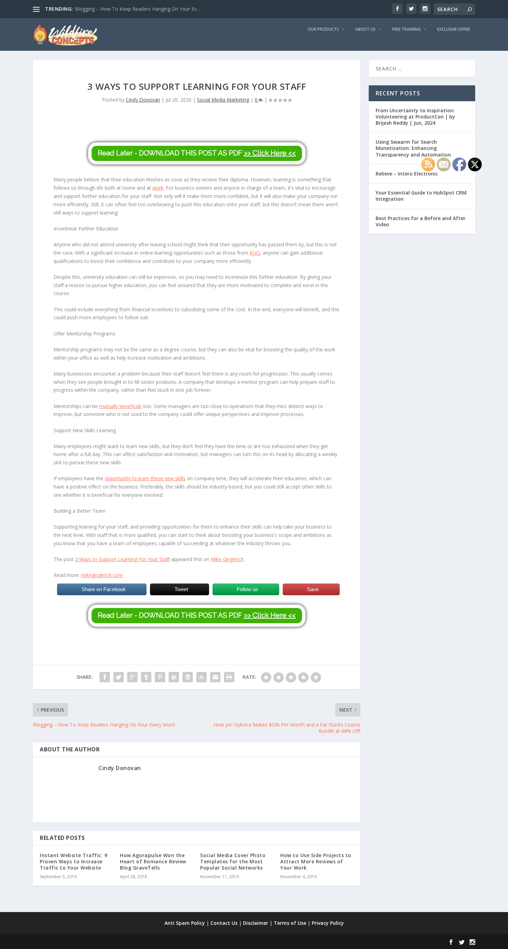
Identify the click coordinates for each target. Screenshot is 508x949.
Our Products (323, 29)
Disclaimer (255, 923)
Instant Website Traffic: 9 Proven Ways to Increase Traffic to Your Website (73, 861)
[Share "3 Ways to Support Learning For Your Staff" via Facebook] (105, 677)
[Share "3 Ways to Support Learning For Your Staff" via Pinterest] (160, 677)
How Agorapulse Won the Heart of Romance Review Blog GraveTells (153, 861)
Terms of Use (290, 923)
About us (365, 29)
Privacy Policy (328, 923)
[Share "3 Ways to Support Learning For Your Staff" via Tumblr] (146, 677)
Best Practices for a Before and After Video (420, 221)
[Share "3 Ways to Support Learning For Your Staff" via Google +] (132, 677)
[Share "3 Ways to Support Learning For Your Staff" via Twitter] (118, 677)
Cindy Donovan (143, 99)
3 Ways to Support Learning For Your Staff (122, 559)
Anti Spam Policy (184, 923)
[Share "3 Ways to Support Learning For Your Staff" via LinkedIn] (174, 677)
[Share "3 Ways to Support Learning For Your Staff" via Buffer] (188, 677)
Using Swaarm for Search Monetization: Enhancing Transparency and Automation (413, 148)
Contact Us (223, 923)
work (157, 187)
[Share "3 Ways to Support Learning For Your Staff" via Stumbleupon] (201, 677)
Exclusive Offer (453, 29)
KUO (255, 252)
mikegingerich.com (102, 575)
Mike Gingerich (227, 559)
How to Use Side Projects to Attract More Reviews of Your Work (315, 861)
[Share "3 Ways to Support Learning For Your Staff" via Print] (229, 677)
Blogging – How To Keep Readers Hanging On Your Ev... (137, 9)
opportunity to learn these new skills (145, 478)
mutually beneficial (120, 406)
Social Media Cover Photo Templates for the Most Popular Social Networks (232, 861)
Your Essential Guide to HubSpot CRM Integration (421, 195)
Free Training (406, 29)
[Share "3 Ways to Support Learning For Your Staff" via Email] (215, 677)
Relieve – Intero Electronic (407, 173)
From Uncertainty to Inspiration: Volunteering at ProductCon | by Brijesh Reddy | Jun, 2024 (415, 116)
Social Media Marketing (223, 99)
